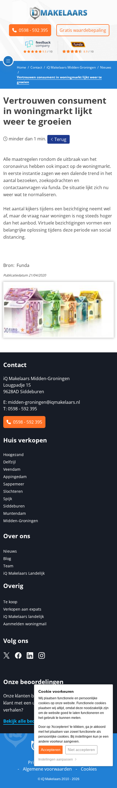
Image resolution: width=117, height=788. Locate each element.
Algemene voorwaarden (47, 769)
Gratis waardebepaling (83, 30)
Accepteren (50, 749)
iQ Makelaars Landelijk (24, 573)
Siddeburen (14, 506)
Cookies (89, 769)
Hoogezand (13, 454)
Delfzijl (9, 461)
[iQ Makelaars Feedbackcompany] (37, 44)
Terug (59, 139)
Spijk (7, 498)
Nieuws (10, 551)
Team (8, 565)
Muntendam (14, 513)
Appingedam (15, 476)
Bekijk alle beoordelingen (30, 721)
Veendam (11, 469)
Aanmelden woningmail (25, 623)
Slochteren (13, 491)
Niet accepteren (81, 749)
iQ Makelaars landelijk (23, 616)
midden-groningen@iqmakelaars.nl (44, 402)
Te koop (10, 601)
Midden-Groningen (20, 520)
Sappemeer (13, 484)
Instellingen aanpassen (56, 759)
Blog (7, 558)
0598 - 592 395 (32, 30)
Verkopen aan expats (22, 609)
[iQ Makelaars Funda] (78, 43)
